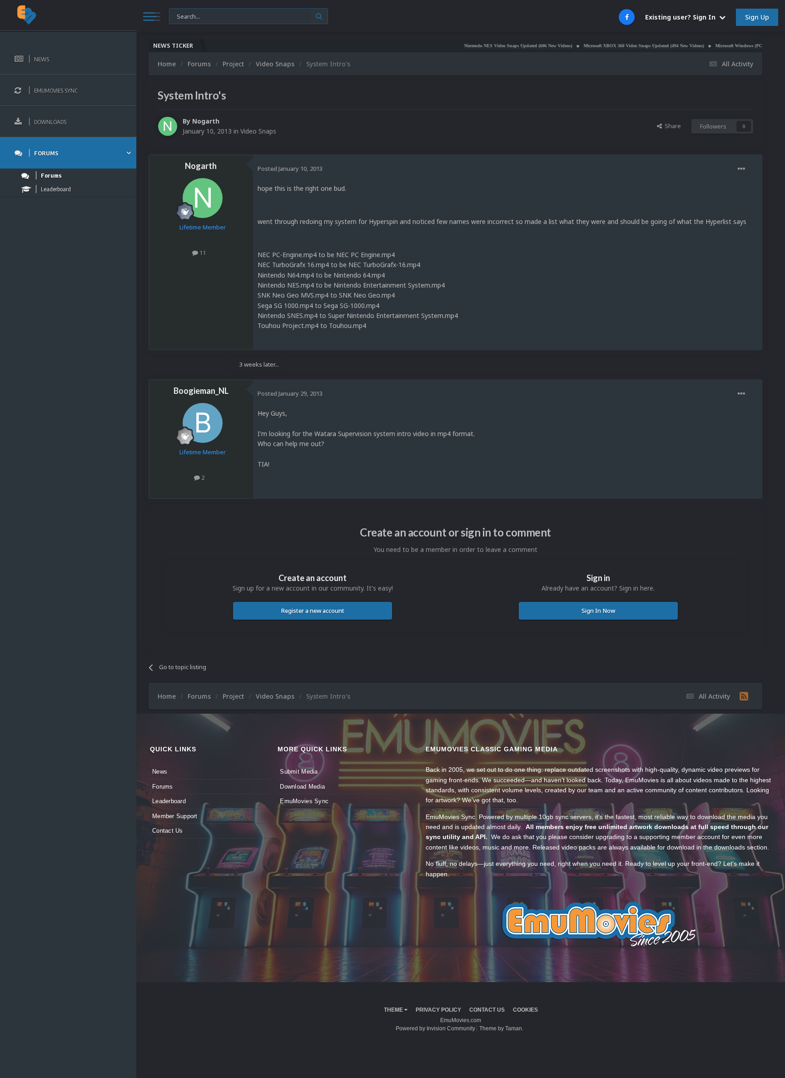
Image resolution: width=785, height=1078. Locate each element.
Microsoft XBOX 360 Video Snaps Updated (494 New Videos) (609, 45)
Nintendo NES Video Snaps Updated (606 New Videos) (484, 45)
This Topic (188, 16)
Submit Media (299, 771)
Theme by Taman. (501, 1028)
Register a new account (312, 610)
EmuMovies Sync (304, 801)
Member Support (175, 816)
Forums (162, 786)
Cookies (525, 1010)
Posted (290, 168)
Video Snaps (258, 131)
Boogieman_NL (201, 391)
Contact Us (167, 830)
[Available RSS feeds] (744, 696)
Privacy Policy (438, 1010)
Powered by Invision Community (435, 1028)
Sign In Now (598, 610)
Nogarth (205, 121)
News (159, 771)
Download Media (302, 786)
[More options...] (741, 169)
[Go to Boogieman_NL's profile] (202, 422)
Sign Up (757, 17)
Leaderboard (169, 801)
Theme (394, 1010)
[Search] (319, 16)
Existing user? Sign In (682, 17)
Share (671, 126)
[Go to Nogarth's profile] (168, 126)
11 (202, 252)
